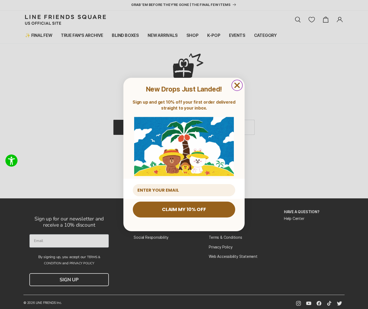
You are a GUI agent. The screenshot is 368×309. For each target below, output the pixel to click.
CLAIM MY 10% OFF (184, 209)
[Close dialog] (237, 85)
